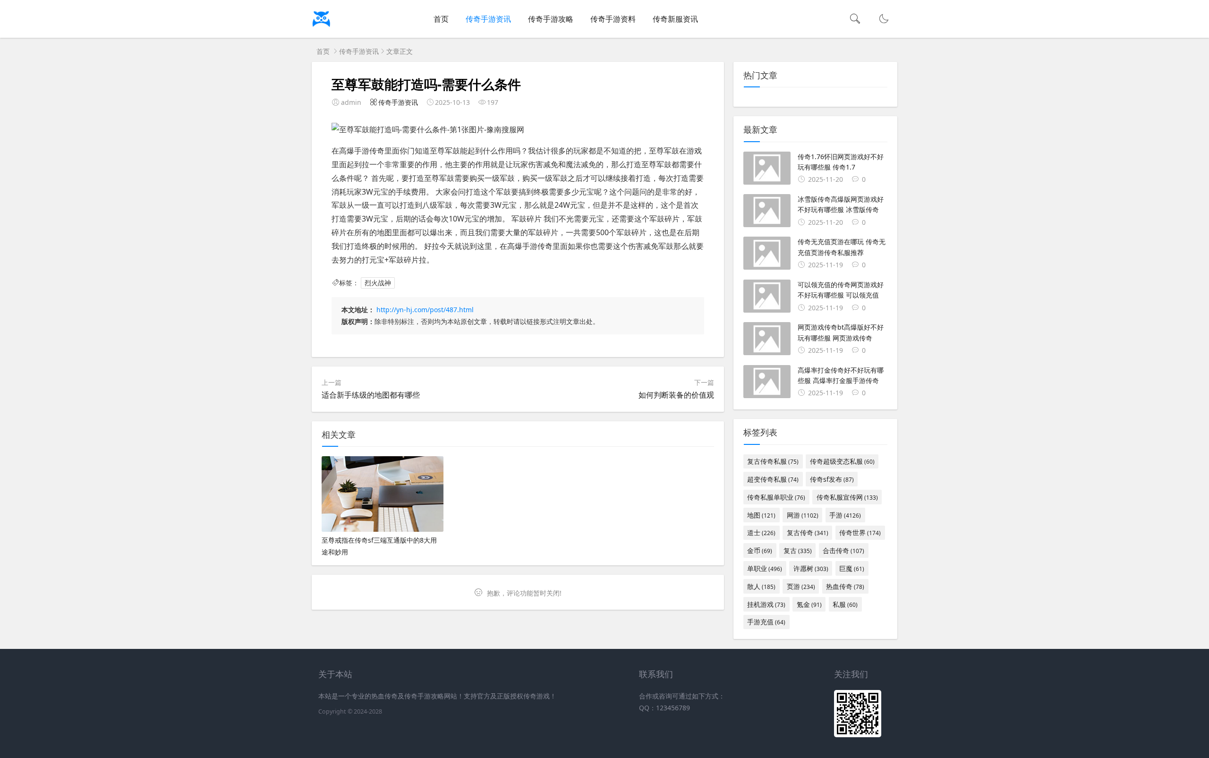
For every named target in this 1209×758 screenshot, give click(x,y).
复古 (797, 550)
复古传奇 (807, 532)
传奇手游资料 (613, 19)
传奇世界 (860, 532)
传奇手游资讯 (488, 19)
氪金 (809, 604)
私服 (845, 604)
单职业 (764, 568)
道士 (761, 532)
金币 (759, 550)
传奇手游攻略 (550, 19)
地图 (761, 515)
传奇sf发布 (832, 479)
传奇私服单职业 (776, 497)
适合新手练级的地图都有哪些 (371, 395)
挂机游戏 (766, 604)
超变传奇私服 (773, 479)
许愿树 (810, 568)
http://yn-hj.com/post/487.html (425, 309)
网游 (802, 515)
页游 (801, 586)
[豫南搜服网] (354, 28)
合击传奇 (843, 550)
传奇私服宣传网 (847, 497)
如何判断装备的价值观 (676, 395)
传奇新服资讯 (675, 19)
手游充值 (766, 621)
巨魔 (851, 568)
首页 (441, 19)
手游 (845, 515)
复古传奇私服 (773, 461)
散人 (761, 586)
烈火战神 (378, 282)
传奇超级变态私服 (842, 461)
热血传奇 (845, 586)
